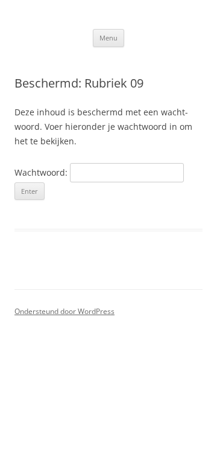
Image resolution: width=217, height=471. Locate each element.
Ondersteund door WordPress (64, 311)
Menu (108, 37)
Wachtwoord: (42, 172)
